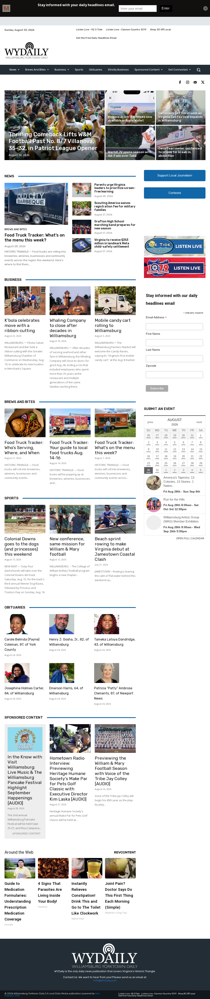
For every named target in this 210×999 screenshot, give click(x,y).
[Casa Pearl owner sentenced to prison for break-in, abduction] (180, 143)
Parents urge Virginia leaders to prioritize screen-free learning (114, 188)
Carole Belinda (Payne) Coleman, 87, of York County (22, 644)
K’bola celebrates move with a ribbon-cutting (22, 325)
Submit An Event (159, 409)
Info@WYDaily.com (105, 980)
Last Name (153, 349)
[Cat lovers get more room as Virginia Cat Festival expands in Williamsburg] (180, 107)
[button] (198, 70)
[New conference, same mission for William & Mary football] (70, 519)
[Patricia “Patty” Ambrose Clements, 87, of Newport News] (106, 673)
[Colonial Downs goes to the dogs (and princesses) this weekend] (25, 519)
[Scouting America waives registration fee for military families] (81, 208)
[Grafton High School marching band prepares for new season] (81, 227)
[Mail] (195, 82)
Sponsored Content (24, 717)
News (9, 176)
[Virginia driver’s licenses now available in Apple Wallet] (130, 107)
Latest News (17, 127)
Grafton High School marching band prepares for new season (115, 225)
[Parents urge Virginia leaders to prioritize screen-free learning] (81, 190)
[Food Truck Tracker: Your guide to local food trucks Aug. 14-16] (70, 422)
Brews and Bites (16, 229)
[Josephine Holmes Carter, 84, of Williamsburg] (17, 673)
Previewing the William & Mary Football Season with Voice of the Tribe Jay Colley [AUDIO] (112, 771)
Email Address (156, 317)
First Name (153, 333)
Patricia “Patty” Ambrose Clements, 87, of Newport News (113, 693)
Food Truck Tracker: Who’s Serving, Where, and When (24, 447)
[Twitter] (202, 82)
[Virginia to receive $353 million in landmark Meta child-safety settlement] (81, 245)
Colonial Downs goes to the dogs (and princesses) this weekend (22, 546)
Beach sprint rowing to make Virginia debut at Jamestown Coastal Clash (115, 549)
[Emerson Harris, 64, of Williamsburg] (61, 673)
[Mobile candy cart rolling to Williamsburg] (115, 300)
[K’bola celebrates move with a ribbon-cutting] (25, 300)
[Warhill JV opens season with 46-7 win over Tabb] (130, 143)
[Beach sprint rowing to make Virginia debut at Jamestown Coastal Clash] (115, 519)
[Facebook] (180, 82)
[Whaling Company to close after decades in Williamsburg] (70, 300)
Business (13, 280)
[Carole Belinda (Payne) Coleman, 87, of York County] (17, 624)
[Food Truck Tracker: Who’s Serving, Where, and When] (25, 422)
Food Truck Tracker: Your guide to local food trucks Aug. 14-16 (69, 450)
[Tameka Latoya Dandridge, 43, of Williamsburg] (106, 624)
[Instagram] (187, 82)
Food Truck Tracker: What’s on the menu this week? (35, 237)
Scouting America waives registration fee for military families (114, 206)
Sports (11, 498)
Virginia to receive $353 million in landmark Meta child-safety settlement (111, 243)
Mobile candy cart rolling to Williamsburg (113, 325)
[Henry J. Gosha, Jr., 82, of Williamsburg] (61, 624)
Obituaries (15, 607)
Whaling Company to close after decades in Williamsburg (68, 328)
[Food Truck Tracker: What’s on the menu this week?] (36, 204)
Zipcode (151, 365)
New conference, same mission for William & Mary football (67, 546)
